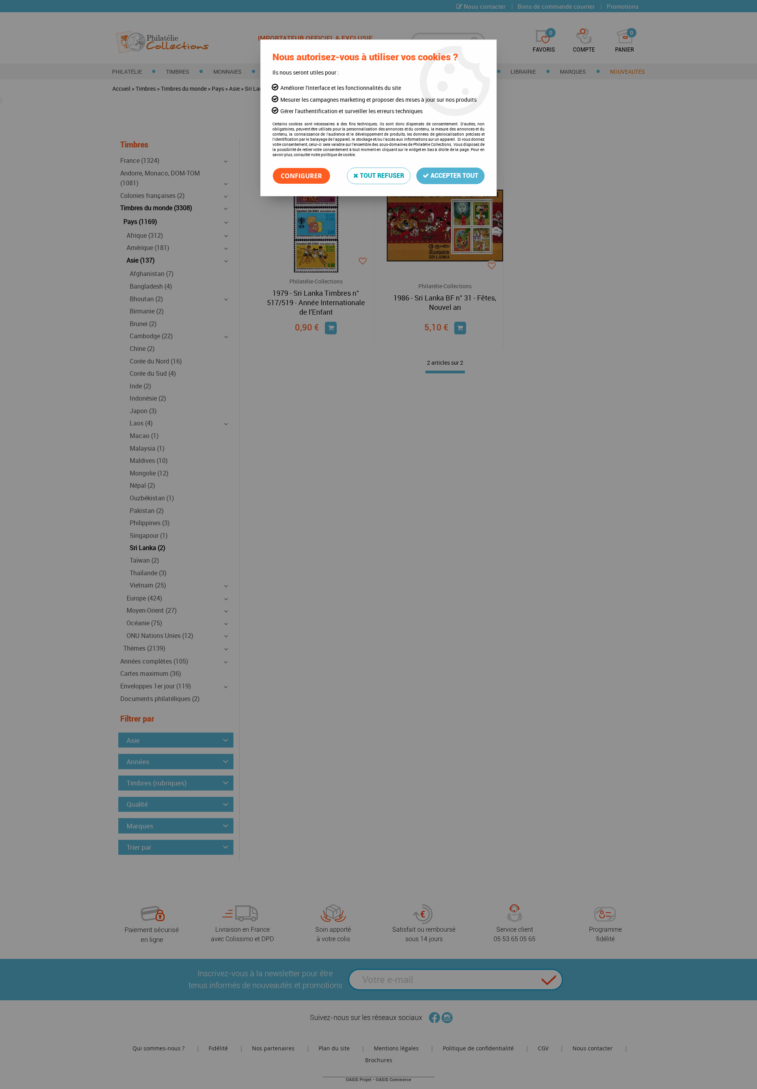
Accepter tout (453, 175)
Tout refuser (381, 175)
